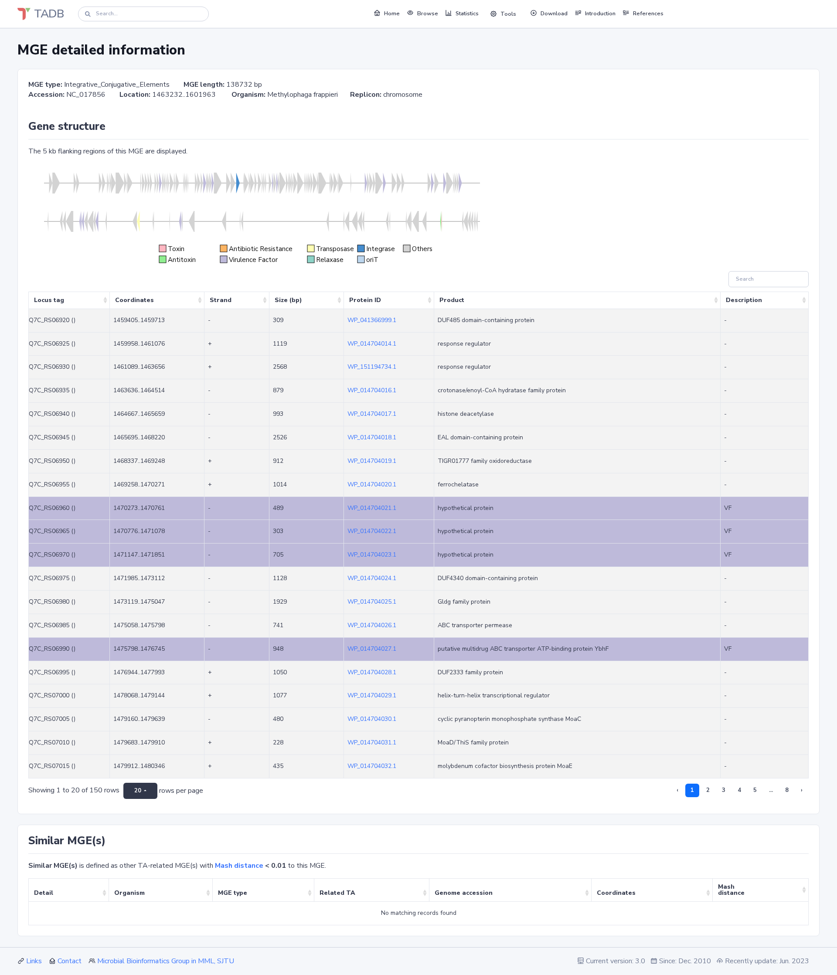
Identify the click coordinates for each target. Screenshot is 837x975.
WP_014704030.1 (371, 719)
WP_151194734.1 (371, 367)
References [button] (648, 13)
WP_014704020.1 (371, 484)
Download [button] (554, 13)
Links (34, 961)
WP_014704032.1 (371, 766)
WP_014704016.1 (371, 390)
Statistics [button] (467, 13)
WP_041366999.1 (371, 320)
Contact (70, 961)
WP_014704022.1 (371, 531)
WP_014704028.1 (371, 672)
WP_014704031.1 (371, 742)
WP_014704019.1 (371, 461)
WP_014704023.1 (371, 554)
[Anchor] (110, 126)
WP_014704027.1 (371, 649)
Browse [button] (427, 13)
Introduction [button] (600, 13)
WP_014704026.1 (371, 625)
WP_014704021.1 (371, 508)
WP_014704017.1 (371, 414)
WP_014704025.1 (371, 602)
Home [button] (392, 13)
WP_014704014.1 (371, 344)
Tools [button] (508, 14)
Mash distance (239, 865)
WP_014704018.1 (371, 437)
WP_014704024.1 (371, 578)
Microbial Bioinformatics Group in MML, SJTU (165, 961)
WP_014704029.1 (371, 695)
